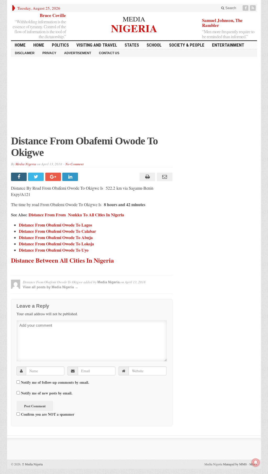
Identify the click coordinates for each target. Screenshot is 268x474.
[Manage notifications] (256, 462)
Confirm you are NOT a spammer (47, 414)
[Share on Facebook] (19, 177)
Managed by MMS (235, 464)
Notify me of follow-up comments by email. (55, 382)
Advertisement (77, 53)
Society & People (186, 45)
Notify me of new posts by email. (46, 393)
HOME (20, 45)
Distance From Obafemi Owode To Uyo (53, 250)
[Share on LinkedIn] (70, 177)
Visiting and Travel (96, 45)
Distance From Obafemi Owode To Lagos (55, 225)
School (154, 45)
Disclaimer (25, 53)
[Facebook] (246, 8)
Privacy (49, 53)
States (132, 45)
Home (38, 45)
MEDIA (134, 18)
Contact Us (109, 53)
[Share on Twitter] (36, 177)
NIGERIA (134, 27)
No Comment (74, 164)
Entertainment (228, 45)
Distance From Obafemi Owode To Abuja (56, 237)
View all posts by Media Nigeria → (50, 287)
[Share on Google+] (53, 177)
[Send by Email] (163, 177)
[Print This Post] (146, 177)
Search (230, 8)
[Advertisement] (134, 98)
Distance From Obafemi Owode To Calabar (57, 231)
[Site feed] (253, 8)
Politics (60, 45)
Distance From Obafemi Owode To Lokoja (56, 244)
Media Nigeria (25, 164)
